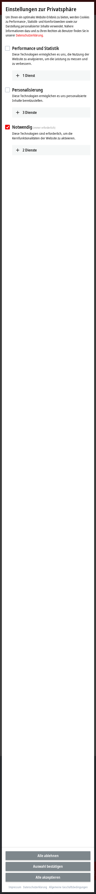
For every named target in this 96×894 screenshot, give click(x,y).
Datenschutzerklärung (35, 887)
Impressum (15, 887)
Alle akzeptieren (48, 877)
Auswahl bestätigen (48, 866)
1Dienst (29, 75)
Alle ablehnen (48, 855)
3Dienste (30, 112)
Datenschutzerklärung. (30, 35)
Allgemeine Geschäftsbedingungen (68, 887)
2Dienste (30, 150)
